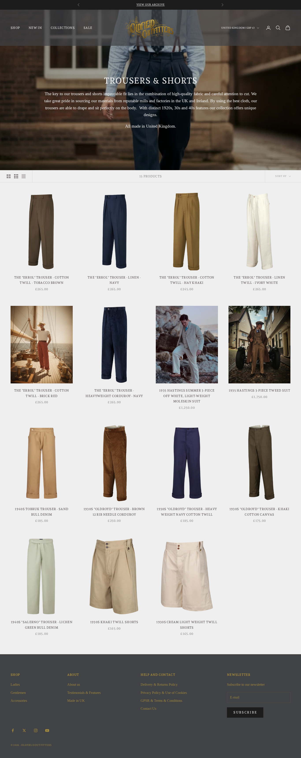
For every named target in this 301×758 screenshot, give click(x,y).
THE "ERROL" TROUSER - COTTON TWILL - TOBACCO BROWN (41, 279)
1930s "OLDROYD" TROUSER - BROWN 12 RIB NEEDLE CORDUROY (114, 511)
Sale (88, 28)
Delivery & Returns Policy (159, 684)
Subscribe (245, 712)
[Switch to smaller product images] (16, 176)
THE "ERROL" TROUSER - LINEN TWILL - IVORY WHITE (259, 279)
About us (73, 684)
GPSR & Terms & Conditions (161, 700)
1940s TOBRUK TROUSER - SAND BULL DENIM (41, 511)
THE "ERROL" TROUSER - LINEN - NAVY (114, 279)
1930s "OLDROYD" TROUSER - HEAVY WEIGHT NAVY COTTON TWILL (187, 511)
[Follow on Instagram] (35, 730)
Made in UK (76, 700)
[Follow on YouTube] (47, 730)
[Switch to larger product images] (9, 176)
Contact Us (148, 708)
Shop (15, 28)
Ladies (15, 684)
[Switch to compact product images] (24, 176)
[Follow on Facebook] (13, 730)
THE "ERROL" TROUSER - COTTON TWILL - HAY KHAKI (186, 279)
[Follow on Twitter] (24, 730)
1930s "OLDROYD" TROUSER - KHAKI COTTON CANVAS (259, 511)
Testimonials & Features (84, 693)
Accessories (19, 700)
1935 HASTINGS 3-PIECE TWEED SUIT (259, 390)
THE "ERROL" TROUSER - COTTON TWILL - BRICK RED (41, 393)
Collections (63, 28)
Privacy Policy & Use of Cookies (164, 693)
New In (35, 28)
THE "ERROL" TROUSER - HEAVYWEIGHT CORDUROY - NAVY (114, 393)
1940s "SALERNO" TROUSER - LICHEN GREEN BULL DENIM (41, 624)
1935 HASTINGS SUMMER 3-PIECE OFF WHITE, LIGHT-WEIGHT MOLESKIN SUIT (186, 395)
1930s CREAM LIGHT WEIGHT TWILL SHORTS (186, 624)
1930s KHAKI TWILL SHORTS (114, 622)
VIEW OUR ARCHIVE (150, 4)
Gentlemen (18, 693)
